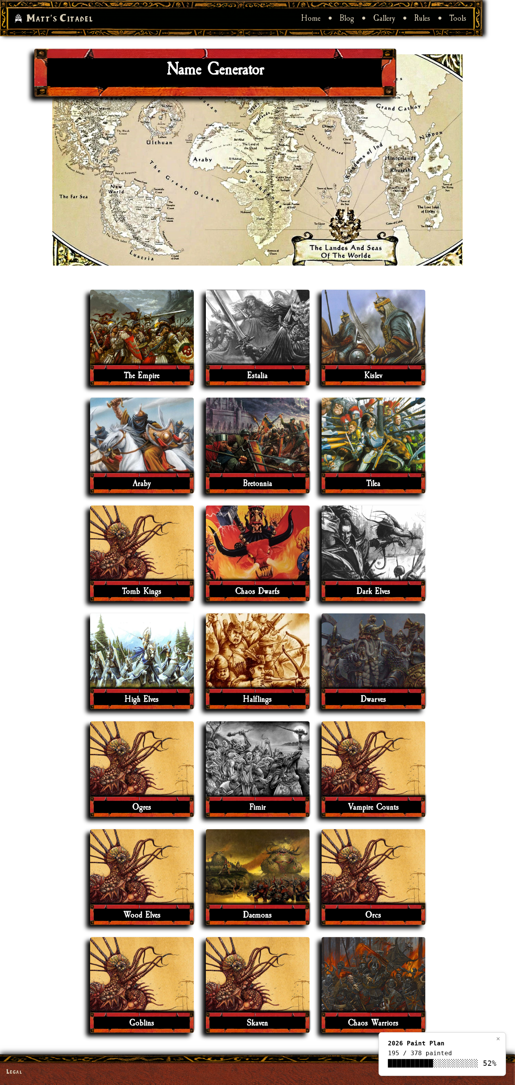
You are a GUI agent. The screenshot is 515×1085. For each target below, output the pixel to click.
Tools (457, 18)
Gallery (384, 18)
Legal (14, 1071)
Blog (347, 18)
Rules (422, 18)
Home (310, 18)
